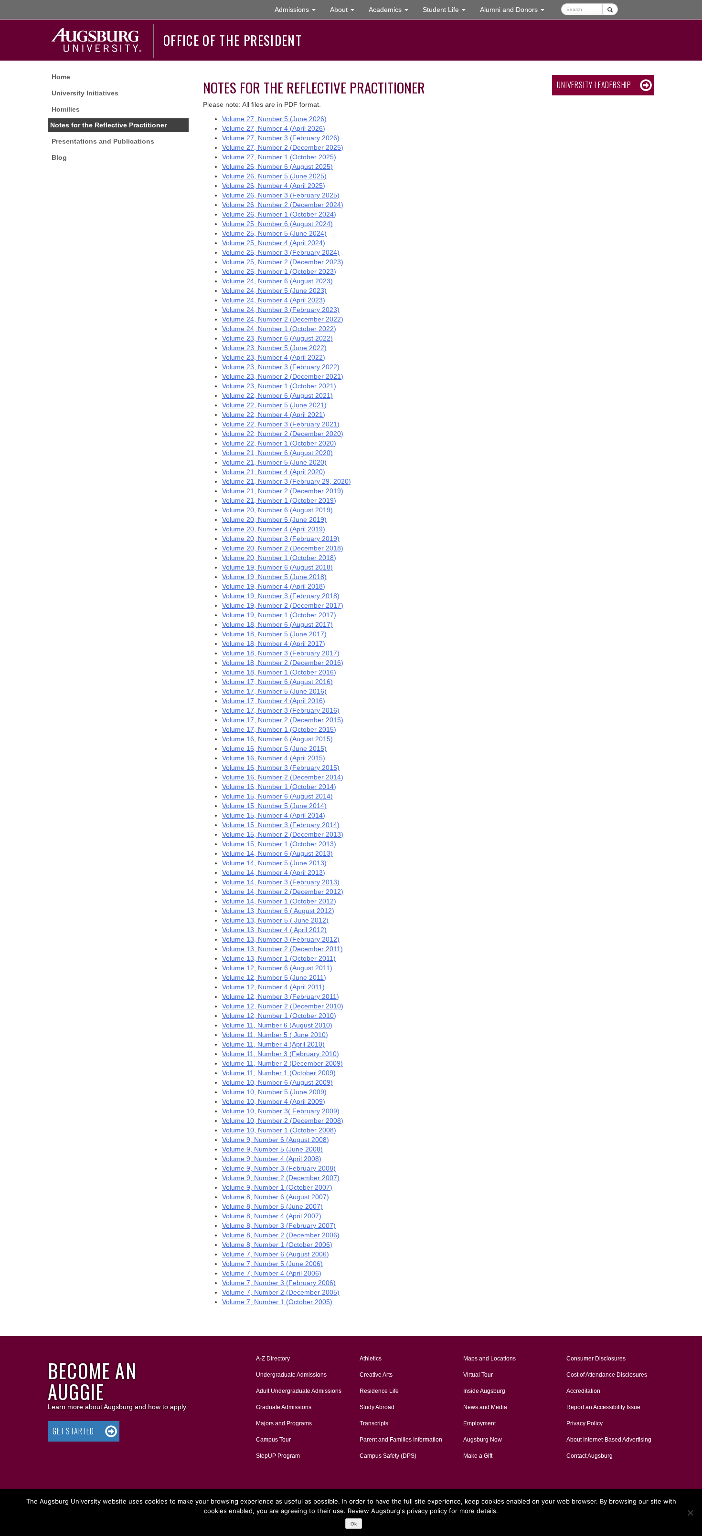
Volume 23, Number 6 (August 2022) (277, 338)
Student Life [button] (448, 9)
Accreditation (583, 1391)
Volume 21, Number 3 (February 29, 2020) (286, 481)
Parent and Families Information (401, 1439)
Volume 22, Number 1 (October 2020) (279, 443)
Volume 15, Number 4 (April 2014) (273, 815)
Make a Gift (477, 1456)
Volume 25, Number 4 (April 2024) (273, 243)
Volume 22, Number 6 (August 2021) (277, 395)
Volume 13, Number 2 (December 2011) (282, 949)
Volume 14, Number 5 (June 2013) (274, 863)
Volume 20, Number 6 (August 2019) (277, 510)
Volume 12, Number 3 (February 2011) (280, 996)
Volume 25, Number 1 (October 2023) (279, 271)
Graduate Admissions (283, 1407)
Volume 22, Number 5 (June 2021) (274, 405)
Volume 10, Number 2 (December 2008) (282, 1120)
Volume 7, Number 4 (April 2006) (271, 1273)
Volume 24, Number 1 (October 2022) (279, 328)
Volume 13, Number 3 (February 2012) (281, 939)
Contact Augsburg (589, 1456)
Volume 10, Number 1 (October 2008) (279, 1130)
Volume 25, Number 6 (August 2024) (277, 224)
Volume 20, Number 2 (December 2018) (282, 548)
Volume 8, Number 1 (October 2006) (277, 1244)
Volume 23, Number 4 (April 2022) (273, 357)
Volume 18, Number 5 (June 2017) (274, 634)
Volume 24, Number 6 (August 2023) (277, 281)
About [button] (346, 12)
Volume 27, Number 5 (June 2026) (274, 119)
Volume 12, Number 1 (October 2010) (279, 1015)
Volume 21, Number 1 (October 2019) (279, 500)
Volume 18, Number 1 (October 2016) (279, 672)
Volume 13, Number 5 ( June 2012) (275, 920)
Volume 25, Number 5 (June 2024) (274, 233)
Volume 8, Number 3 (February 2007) (279, 1225)
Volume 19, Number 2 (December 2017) (282, 605)
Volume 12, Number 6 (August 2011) (277, 968)
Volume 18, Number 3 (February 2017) (281, 653)
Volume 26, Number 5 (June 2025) (274, 176)
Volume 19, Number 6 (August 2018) (277, 567)
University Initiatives (85, 93)
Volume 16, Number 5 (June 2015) (274, 748)
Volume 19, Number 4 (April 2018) (273, 586)
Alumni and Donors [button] (516, 9)
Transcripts (374, 1423)
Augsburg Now (482, 1439)
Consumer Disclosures (596, 1358)
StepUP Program (278, 1456)
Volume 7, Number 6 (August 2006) (275, 1254)
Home (61, 77)
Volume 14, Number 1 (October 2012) (279, 901)
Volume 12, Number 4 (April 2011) (273, 987)
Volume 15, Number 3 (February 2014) (281, 825)
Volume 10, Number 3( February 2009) (281, 1111)
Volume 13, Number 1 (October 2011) (279, 958)
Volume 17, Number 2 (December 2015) (282, 720)
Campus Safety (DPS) (388, 1456)
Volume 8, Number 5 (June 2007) (272, 1206)
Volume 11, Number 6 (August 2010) (277, 1025)
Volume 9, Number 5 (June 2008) (272, 1149)
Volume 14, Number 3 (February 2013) (281, 882)
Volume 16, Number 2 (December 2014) (282, 777)
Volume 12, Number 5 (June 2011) (274, 977)
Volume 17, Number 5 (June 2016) (274, 691)
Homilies (66, 109)
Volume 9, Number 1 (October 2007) (277, 1187)
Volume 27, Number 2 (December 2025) (282, 147)
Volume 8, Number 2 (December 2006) (281, 1235)
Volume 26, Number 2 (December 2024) (282, 204)
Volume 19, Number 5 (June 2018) (274, 577)
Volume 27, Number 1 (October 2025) (279, 157)
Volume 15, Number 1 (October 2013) (279, 844)
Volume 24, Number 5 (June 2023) (274, 290)
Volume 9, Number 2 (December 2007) (281, 1178)
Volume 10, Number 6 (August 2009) (277, 1082)
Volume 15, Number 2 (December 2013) (282, 834)
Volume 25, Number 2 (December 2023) (282, 262)
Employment (479, 1423)
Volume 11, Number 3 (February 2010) (280, 1054)
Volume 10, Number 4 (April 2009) (273, 1101)
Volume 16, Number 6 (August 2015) (277, 739)
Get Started (73, 1431)
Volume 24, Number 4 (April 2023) (273, 300)
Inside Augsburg (484, 1391)
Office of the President (232, 40)
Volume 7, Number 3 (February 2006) (279, 1283)
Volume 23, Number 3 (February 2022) (281, 367)
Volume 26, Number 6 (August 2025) (277, 166)
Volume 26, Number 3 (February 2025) (281, 195)
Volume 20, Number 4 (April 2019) (273, 529)
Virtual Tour (478, 1374)
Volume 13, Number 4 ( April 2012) (274, 930)
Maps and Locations (489, 1358)
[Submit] (610, 9)
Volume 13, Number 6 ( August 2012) (278, 910)
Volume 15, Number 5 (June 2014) (274, 806)
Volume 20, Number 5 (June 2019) (274, 519)
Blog (59, 157)
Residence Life (379, 1391)
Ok (354, 1523)
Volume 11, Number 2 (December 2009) (282, 1063)
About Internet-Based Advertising (608, 1439)
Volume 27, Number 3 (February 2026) (281, 138)
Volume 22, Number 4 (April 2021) (273, 414)
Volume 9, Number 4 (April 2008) (271, 1158)
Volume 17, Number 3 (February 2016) (281, 710)
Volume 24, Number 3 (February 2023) (281, 309)
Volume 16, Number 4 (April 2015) (273, 758)
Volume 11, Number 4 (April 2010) (273, 1044)
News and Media (485, 1407)
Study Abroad (377, 1407)
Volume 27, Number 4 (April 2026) (273, 128)
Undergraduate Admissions (291, 1374)
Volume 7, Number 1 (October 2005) (277, 1302)
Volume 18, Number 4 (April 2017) (273, 643)
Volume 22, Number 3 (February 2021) (281, 424)
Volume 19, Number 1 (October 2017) (279, 615)
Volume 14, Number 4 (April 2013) (273, 872)
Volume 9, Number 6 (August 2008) (275, 1139)
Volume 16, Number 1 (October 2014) (279, 786)
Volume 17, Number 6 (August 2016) (277, 681)
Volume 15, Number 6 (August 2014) (277, 796)
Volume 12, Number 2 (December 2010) (282, 1006)
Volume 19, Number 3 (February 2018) (281, 596)
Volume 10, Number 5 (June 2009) (274, 1092)
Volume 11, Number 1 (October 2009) (279, 1073)
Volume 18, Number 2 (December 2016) (282, 662)
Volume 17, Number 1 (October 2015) (279, 729)
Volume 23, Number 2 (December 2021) (282, 376)
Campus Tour (273, 1439)
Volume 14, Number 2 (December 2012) (282, 891)
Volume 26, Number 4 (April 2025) (273, 185)
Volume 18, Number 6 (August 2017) (277, 624)
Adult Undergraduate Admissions (298, 1391)
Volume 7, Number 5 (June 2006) (272, 1263)
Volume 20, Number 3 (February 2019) (281, 538)
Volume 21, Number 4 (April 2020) (273, 472)
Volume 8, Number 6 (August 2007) (275, 1197)
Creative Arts (376, 1374)
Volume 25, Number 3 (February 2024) (281, 252)
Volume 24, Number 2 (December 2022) (282, 319)
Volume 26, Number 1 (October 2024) (279, 214)
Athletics (371, 1358)
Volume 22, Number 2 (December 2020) (282, 433)
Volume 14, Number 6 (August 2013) (277, 853)
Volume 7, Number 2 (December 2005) (281, 1292)
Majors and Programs (283, 1423)
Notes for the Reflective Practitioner (108, 125)
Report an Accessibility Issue (603, 1407)
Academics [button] (392, 9)
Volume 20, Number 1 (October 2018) (279, 557)
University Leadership (594, 85)
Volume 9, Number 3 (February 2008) (279, 1168)
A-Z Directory (273, 1358)
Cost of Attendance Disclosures (606, 1374)
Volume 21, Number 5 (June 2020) (274, 462)
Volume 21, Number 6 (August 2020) (277, 453)
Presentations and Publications (103, 141)
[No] (690, 1512)
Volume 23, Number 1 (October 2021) (279, 386)
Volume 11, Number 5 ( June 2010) (275, 1034)
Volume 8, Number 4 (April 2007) (271, 1216)
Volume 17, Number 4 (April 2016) (273, 701)
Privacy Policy (584, 1423)
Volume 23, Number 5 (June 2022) (274, 348)
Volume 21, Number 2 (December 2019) (282, 491)
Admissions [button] (299, 9)
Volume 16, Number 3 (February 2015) (281, 767)
